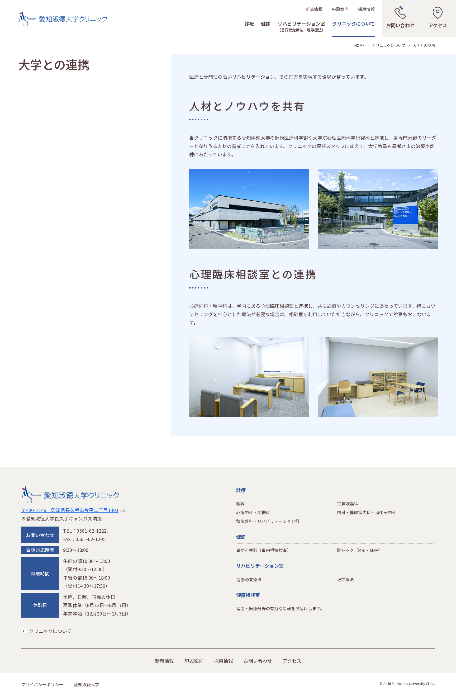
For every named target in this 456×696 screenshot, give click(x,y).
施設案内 (340, 9)
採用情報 (366, 9)
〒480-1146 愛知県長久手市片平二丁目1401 (69, 509)
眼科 (240, 503)
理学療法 (345, 579)
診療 (249, 24)
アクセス (292, 660)
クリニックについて (353, 24)
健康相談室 (248, 594)
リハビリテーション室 (301, 26)
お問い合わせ (258, 660)
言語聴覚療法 (249, 579)
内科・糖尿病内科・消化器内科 (366, 512)
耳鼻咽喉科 (347, 503)
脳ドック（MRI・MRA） (359, 550)
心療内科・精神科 (253, 512)
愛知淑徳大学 (86, 684)
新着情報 (314, 9)
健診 (265, 24)
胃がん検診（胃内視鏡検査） (263, 550)
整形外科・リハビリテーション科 (268, 521)
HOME (359, 45)
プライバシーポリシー (42, 684)
